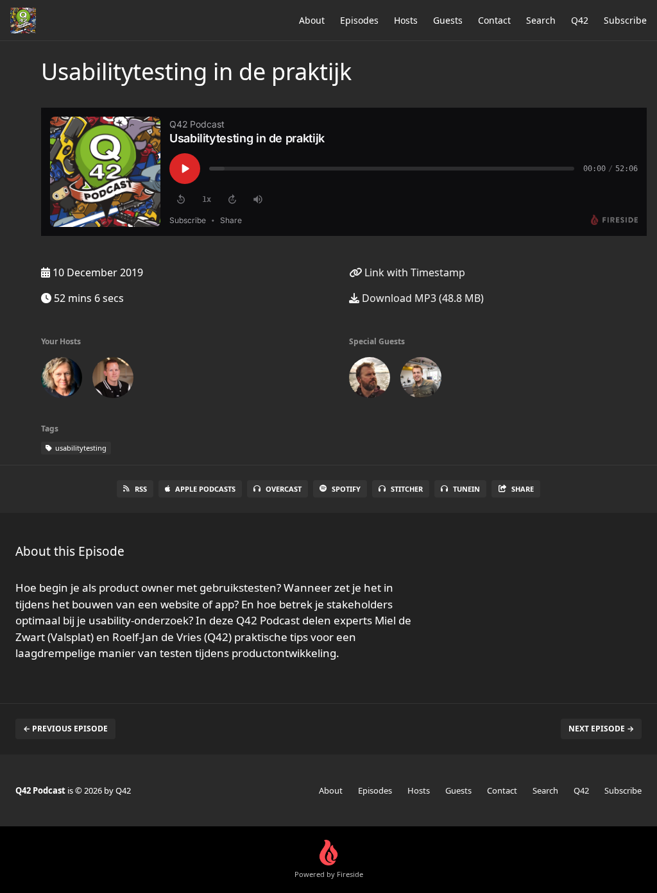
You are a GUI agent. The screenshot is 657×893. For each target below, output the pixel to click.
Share (522, 489)
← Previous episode (65, 728)
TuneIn (466, 489)
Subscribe (625, 20)
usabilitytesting (80, 448)
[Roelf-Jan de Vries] (420, 380)
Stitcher (407, 489)
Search (541, 20)
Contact (494, 20)
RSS (141, 489)
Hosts (406, 20)
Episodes (359, 20)
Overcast (284, 489)
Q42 (579, 20)
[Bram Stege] (112, 380)
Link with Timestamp (413, 272)
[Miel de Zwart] (369, 380)
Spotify (346, 489)
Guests (448, 20)
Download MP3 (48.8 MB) (421, 298)
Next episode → (601, 728)
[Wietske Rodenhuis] (61, 380)
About (312, 20)
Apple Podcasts (205, 489)
